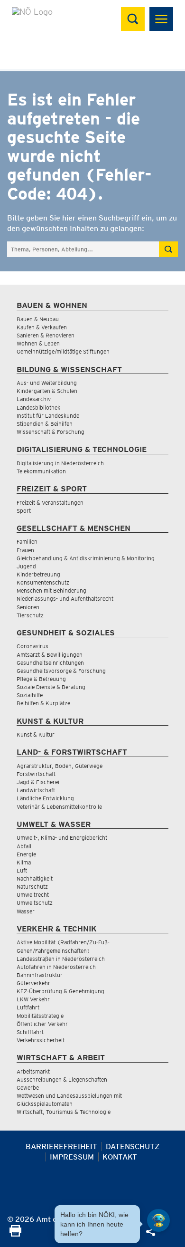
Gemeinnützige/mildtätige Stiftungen (63, 351)
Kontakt (119, 1156)
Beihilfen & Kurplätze (43, 703)
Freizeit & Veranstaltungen (50, 502)
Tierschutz (30, 615)
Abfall (24, 846)
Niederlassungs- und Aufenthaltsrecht (65, 598)
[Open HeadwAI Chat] (158, 1220)
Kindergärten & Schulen (47, 390)
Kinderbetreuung (38, 574)
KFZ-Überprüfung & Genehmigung (60, 991)
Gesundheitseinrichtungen (50, 662)
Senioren (28, 607)
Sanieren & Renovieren (45, 335)
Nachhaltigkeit (35, 878)
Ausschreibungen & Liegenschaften (62, 1079)
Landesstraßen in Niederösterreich (61, 958)
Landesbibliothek (38, 407)
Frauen (25, 550)
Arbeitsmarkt (33, 1071)
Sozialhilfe (30, 695)
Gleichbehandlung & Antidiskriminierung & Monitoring (86, 558)
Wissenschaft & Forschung (50, 431)
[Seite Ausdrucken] (15, 1233)
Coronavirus (32, 646)
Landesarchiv (34, 399)
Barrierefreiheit (61, 1146)
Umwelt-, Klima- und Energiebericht (62, 837)
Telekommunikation (41, 471)
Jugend (26, 566)
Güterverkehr (33, 983)
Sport (24, 510)
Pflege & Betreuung (41, 678)
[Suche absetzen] (168, 249)
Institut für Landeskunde (48, 415)
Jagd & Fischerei (38, 782)
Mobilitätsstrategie (40, 1015)
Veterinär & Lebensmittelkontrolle (59, 806)
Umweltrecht (33, 894)
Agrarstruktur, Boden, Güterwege (59, 765)
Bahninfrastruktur (40, 974)
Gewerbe (28, 1087)
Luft (22, 870)
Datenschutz (133, 1146)
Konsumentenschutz (43, 582)
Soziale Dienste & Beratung (51, 687)
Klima (24, 862)
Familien (27, 541)
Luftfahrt (28, 1007)
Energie (26, 854)
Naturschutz (32, 886)
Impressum (72, 1156)
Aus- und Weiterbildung (47, 382)
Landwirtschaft (36, 790)
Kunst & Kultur (36, 734)
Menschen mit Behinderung (51, 590)
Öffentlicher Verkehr (42, 1023)
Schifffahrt (30, 1032)
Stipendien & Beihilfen (45, 423)
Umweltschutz (35, 902)
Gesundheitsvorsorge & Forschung (61, 670)
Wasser (26, 911)
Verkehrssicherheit (41, 1040)
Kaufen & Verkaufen (42, 327)
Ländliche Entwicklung (45, 798)
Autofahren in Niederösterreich (56, 966)
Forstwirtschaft (36, 773)
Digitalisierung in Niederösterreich (60, 463)
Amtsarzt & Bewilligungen (50, 654)
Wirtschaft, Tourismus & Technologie (64, 1111)
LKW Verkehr (33, 999)
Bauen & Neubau (38, 319)
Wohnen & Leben (38, 343)
